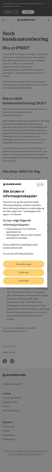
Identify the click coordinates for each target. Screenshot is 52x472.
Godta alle (24, 273)
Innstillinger (23, 281)
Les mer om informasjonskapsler (18, 254)
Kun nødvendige (23, 264)
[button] (40, 184)
